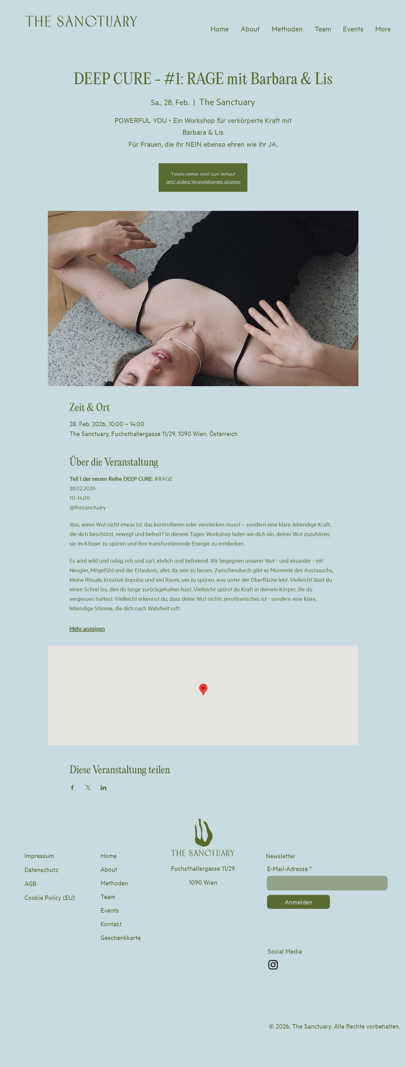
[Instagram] (273, 964)
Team (108, 896)
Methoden (114, 883)
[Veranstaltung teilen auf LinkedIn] (104, 787)
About (109, 869)
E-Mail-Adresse (287, 868)
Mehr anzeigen (87, 628)
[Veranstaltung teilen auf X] (88, 787)
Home (109, 855)
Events (110, 910)
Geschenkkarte (121, 937)
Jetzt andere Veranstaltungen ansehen (203, 181)
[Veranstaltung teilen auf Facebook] (72, 787)
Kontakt (111, 924)
